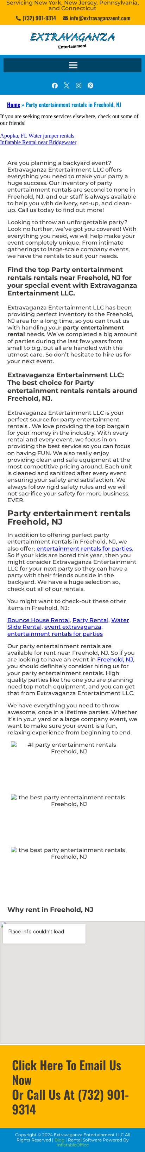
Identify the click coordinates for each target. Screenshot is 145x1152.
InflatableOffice (73, 1144)
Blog (59, 1140)
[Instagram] (78, 85)
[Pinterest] (90, 85)
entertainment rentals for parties (84, 548)
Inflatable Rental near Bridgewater (38, 142)
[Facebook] (55, 85)
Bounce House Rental (38, 620)
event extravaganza (72, 627)
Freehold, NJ (115, 659)
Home (13, 104)
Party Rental (90, 620)
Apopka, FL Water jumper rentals (37, 136)
